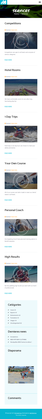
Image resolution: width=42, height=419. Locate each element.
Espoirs (12, 312)
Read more (8, 60)
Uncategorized (15, 323)
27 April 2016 (13, 30)
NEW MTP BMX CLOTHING (18, 339)
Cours (12, 310)
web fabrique (33, 413)
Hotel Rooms (12, 70)
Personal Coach (14, 210)
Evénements (14, 315)
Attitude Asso (18, 413)
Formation (13, 318)
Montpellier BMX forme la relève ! (21, 342)
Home (16, 14)
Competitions (13, 23)
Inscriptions (14, 337)
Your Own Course (15, 163)
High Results (12, 257)
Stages (12, 320)
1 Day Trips (11, 117)
